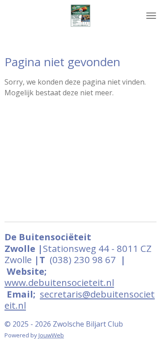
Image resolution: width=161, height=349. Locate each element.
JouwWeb (51, 335)
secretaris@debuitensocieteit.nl (79, 300)
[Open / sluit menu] (151, 15)
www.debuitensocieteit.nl (59, 282)
